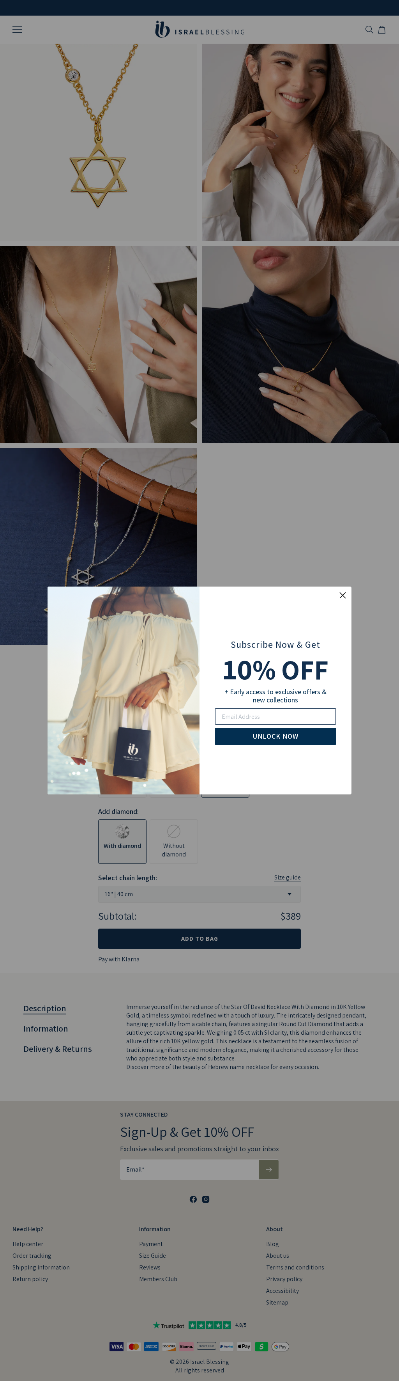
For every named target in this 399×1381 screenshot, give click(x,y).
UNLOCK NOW (275, 736)
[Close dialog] (343, 595)
